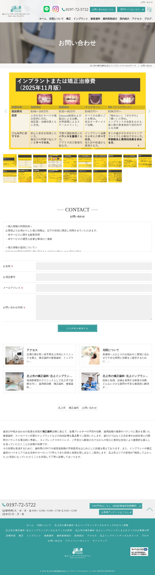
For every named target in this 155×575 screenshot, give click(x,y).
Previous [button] (6, 111)
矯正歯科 (74, 407)
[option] (77, 110)
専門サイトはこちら (130, 9)
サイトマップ (100, 541)
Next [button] (149, 111)
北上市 (62, 407)
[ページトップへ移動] (150, 509)
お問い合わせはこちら (103, 9)
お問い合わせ (89, 407)
